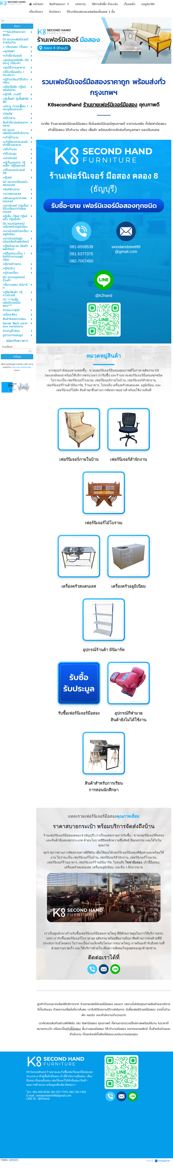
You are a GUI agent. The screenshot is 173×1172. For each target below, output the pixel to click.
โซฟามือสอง (133, 862)
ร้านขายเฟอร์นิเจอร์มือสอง (110, 104)
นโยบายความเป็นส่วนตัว (21, 367)
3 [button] (108, 58)
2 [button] (103, 58)
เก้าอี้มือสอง (73, 1028)
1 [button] (98, 58)
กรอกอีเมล (7, 346)
